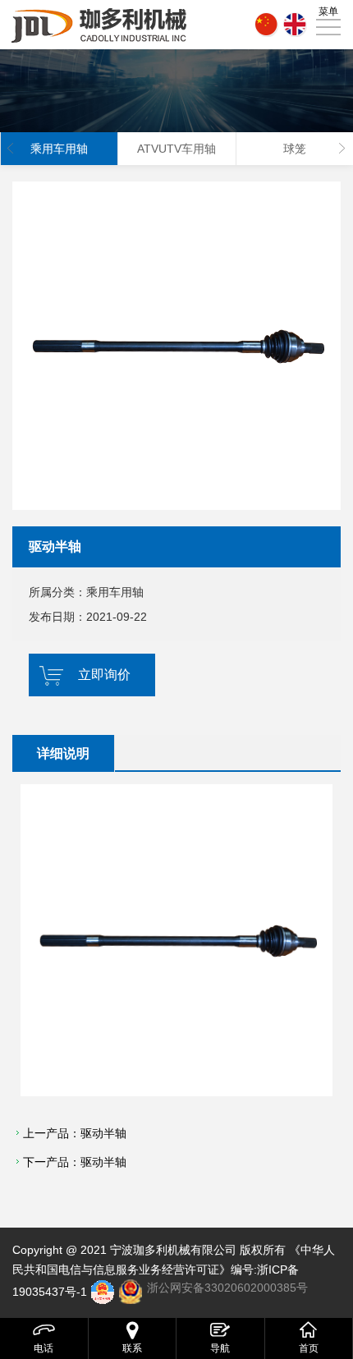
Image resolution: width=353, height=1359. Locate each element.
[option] (176, 345)
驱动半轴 (103, 1133)
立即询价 (104, 675)
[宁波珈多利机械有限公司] (100, 24)
